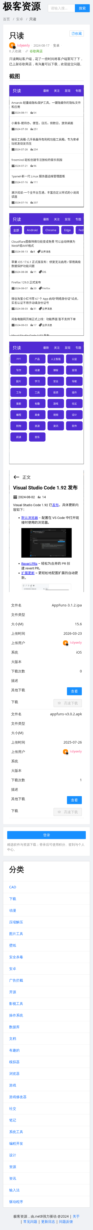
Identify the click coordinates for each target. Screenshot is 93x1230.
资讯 (12, 1178)
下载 (12, 898)
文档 (12, 1038)
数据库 (14, 1026)
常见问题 (30, 1221)
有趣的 (14, 1050)
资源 (12, 1166)
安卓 (19, 19)
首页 (6, 19)
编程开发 (16, 1143)
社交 (12, 1108)
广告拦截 (16, 980)
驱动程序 (16, 1201)
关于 (76, 1216)
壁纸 (12, 945)
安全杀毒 (16, 957)
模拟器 (14, 1061)
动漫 (12, 910)
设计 (12, 1155)
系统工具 (16, 1131)
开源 (12, 992)
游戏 (12, 1085)
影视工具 (16, 1003)
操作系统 (16, 1015)
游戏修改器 (18, 1096)
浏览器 (14, 1073)
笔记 (12, 1120)
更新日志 (48, 1221)
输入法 (14, 1190)
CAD (12, 887)
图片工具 (16, 933)
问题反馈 (66, 1221)
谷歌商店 (36, 51)
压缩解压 (16, 922)
